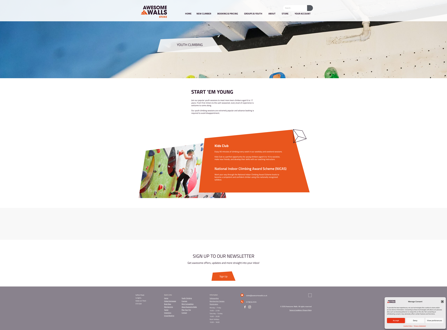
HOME (188, 13)
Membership (168, 307)
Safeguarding (214, 298)
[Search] (310, 8)
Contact (184, 312)
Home (166, 298)
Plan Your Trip (186, 310)
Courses (184, 301)
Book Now (167, 304)
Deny (415, 320)
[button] (442, 301)
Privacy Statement (420, 326)
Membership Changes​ (217, 301)
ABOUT (272, 13)
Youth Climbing (187, 298)
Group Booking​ (169, 315)
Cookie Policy (408, 326)
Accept (396, 320)
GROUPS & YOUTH (253, 13)
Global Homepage (170, 301)
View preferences (434, 320)
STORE (285, 13)
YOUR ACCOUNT (303, 13)
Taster (166, 310)
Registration (214, 304)
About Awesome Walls (189, 307)
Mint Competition (188, 304)
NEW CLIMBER (203, 13)
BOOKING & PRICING (227, 13)
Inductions (167, 312)
